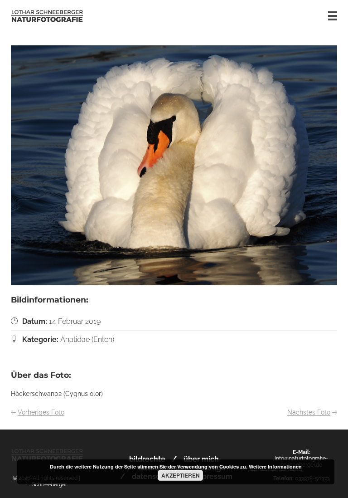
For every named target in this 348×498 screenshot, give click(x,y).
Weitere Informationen (275, 466)
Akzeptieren (180, 475)
